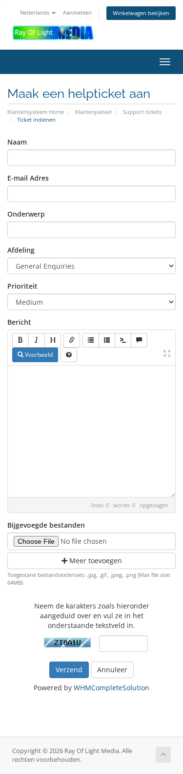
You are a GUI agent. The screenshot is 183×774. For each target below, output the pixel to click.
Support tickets (142, 111)
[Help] (69, 355)
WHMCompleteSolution (111, 687)
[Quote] (139, 340)
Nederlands (35, 12)
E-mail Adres (28, 178)
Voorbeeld (38, 354)
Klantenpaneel (93, 111)
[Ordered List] (107, 340)
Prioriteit (22, 286)
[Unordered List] (90, 340)
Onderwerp (26, 214)
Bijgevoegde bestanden (46, 525)
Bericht (19, 322)
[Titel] (52, 340)
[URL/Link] (71, 340)
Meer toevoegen (94, 560)
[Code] (123, 340)
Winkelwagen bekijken (141, 13)
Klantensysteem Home (35, 111)
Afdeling (21, 250)
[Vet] (20, 340)
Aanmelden (77, 12)
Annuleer (112, 669)
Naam (17, 142)
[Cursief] (36, 340)
